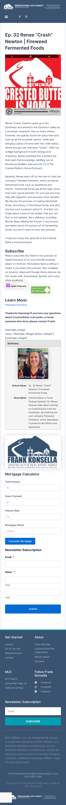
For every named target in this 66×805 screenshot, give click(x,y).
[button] (6, 17)
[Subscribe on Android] (40, 289)
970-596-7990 (33, 776)
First (7, 585)
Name (10, 572)
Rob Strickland (33, 786)
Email (9, 557)
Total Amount (12, 481)
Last (7, 597)
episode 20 (39, 164)
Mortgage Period (14, 525)
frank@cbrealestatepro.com (41, 773)
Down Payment (13, 496)
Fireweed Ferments (16, 304)
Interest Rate (12, 510)
